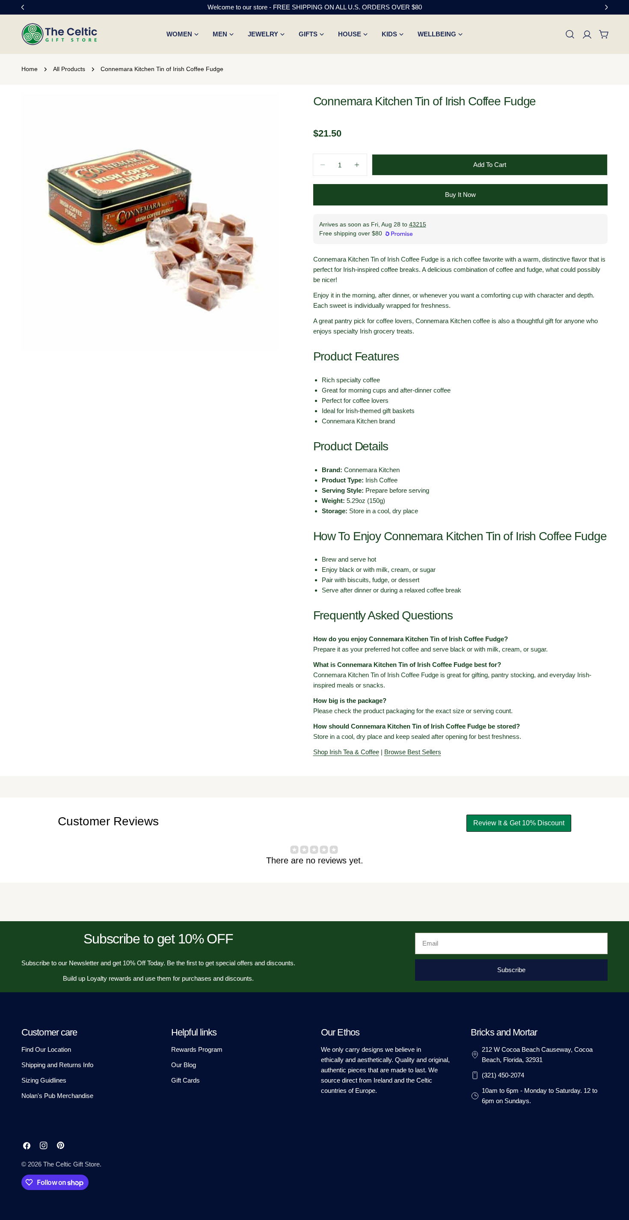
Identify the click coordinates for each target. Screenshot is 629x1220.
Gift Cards (185, 1080)
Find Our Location (46, 1049)
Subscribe (511, 969)
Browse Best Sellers (412, 752)
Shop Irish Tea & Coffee (346, 752)
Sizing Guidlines (43, 1080)
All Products (69, 69)
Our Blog (183, 1064)
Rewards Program (197, 1049)
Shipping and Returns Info (57, 1064)
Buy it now (460, 194)
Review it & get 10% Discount (518, 823)
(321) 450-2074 (503, 1075)
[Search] (570, 34)
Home (29, 69)
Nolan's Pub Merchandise (57, 1095)
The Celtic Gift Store (71, 1164)
